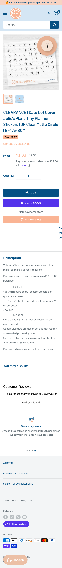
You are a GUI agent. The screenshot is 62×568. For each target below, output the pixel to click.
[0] (56, 13)
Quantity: (8, 175)
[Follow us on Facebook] (5, 517)
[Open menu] (5, 13)
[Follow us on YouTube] (24, 517)
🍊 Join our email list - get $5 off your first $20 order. (31, 2)
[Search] (54, 25)
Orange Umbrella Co (17, 144)
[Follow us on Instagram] (12, 517)
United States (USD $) (15, 500)
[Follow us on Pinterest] (18, 517)
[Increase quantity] (37, 175)
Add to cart (31, 192)
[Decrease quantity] (19, 175)
